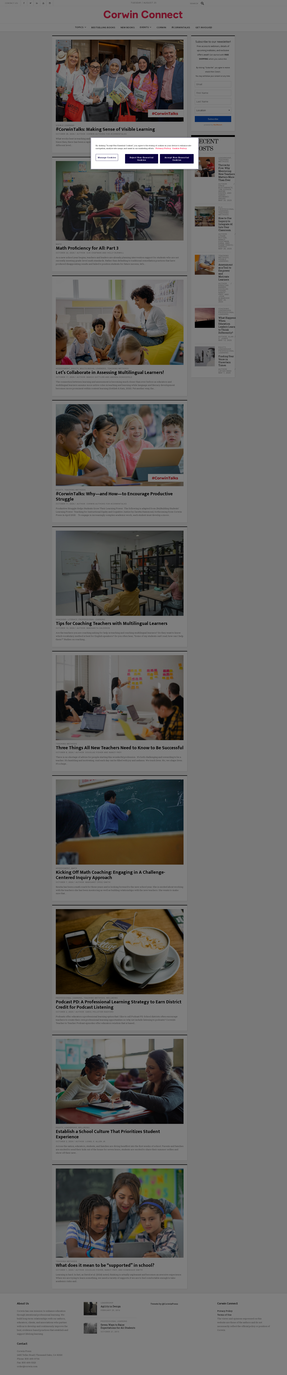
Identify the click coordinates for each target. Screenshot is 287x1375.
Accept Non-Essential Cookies (177, 158)
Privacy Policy (163, 148)
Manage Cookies (107, 157)
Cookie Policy (179, 148)
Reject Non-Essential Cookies (141, 158)
